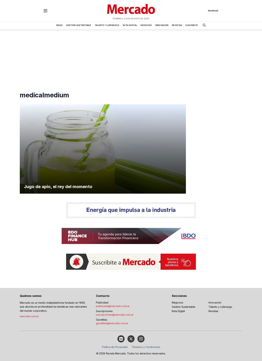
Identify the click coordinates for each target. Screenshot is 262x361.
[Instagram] (141, 338)
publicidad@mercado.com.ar (113, 306)
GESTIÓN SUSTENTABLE (78, 25)
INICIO (59, 25)
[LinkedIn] (121, 338)
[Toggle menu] (45, 11)
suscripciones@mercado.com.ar (114, 314)
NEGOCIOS (146, 25)
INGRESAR (213, 10)
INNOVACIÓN (161, 25)
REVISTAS (177, 25)
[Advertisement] (131, 56)
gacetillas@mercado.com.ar (112, 323)
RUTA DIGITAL (130, 25)
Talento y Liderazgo (220, 306)
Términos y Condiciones (146, 346)
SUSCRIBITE (192, 25)
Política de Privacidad (114, 346)
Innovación (215, 302)
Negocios (177, 302)
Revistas (213, 311)
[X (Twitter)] (131, 338)
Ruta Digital (178, 311)
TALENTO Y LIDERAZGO (107, 25)
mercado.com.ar (29, 316)
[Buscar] (204, 25)
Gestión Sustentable (183, 306)
